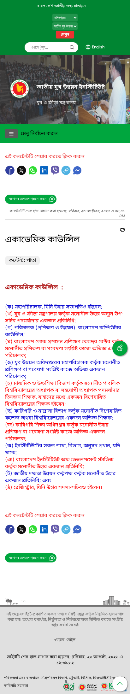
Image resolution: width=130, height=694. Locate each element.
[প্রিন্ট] (122, 230)
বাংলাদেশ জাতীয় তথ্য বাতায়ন (61, 6)
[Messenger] (77, 173)
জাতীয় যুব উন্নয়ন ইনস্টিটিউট (71, 87)
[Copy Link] (66, 173)
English (98, 47)
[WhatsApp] (33, 173)
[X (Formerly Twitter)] (22, 173)
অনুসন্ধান (72, 47)
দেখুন (65, 34)
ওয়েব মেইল (64, 640)
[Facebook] (10, 173)
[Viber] (55, 170)
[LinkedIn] (44, 173)
